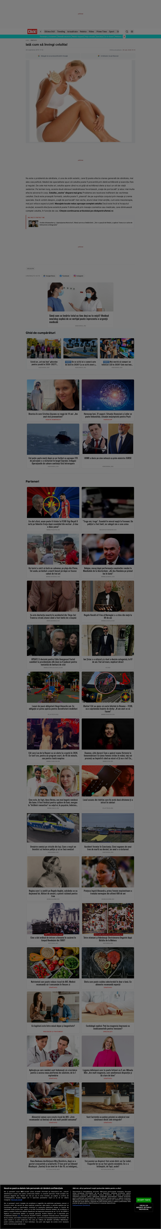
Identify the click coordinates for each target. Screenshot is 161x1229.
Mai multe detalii (16, 1200)
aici (19, 1215)
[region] (80, 1207)
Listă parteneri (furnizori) (81, 1205)
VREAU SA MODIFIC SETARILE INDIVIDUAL (143, 1207)
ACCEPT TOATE (143, 1200)
